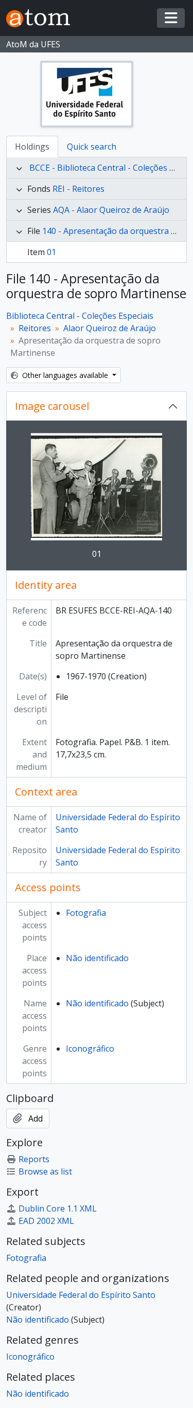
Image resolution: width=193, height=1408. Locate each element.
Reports (34, 1159)
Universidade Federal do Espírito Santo (80, 1295)
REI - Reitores (78, 188)
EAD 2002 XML (46, 1220)
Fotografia (86, 912)
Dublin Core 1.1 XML (58, 1208)
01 (51, 252)
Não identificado (97, 958)
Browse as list (45, 1171)
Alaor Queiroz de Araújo (109, 328)
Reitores (35, 328)
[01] (97, 486)
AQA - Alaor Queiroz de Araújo (111, 209)
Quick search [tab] (91, 146)
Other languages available (65, 375)
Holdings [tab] (32, 146)
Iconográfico (90, 1048)
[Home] (42, 18)
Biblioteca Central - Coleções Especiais (79, 315)
